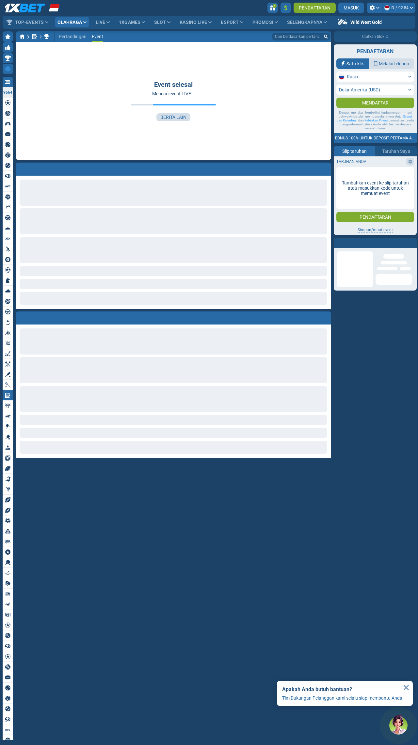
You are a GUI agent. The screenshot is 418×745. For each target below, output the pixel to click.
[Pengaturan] (374, 8)
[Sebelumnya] (21, 316)
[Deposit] (286, 8)
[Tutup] (406, 687)
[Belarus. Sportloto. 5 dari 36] (47, 36)
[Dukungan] (398, 725)
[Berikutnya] (35, 316)
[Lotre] (35, 36)
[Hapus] (325, 317)
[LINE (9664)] (22, 36)
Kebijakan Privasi (376, 133)
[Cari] (326, 36)
